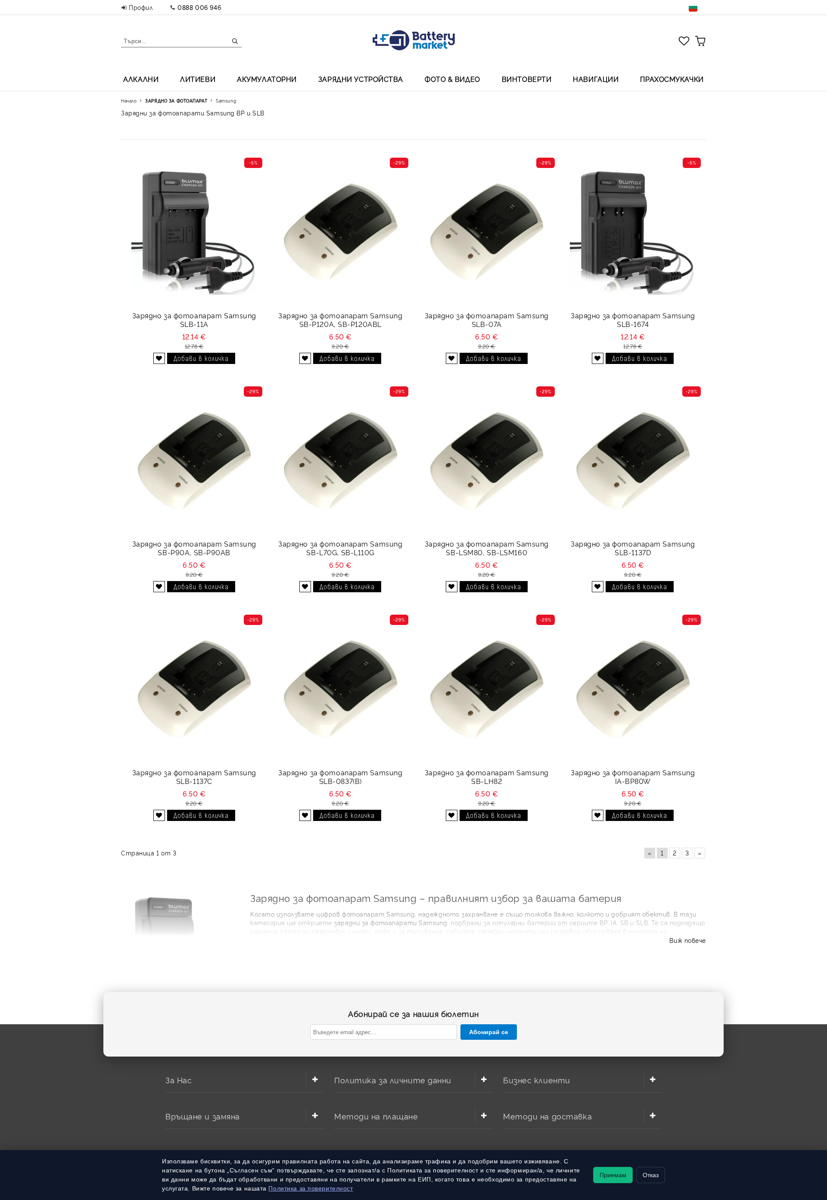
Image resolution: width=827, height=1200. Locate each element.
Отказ (651, 1175)
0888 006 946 (199, 7)
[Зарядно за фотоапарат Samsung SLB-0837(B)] (340, 689)
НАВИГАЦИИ (596, 79)
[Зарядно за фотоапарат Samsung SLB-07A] (486, 232)
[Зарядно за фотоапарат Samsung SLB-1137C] (194, 689)
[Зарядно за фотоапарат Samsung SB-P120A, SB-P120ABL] (340, 232)
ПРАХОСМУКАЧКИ (671, 79)
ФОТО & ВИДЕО (452, 79)
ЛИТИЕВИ (197, 79)
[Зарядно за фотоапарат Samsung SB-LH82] (486, 689)
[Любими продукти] (684, 40)
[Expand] (315, 1079)
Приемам (613, 1175)
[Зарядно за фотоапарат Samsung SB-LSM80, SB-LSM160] (486, 460)
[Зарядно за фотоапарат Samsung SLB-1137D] (632, 460)
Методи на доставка (547, 1115)
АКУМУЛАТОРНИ (267, 79)
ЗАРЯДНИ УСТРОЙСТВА (360, 79)
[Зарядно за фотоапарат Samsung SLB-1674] (632, 232)
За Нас (178, 1079)
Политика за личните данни (392, 1079)
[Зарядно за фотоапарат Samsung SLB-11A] (194, 232)
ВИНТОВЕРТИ (527, 79)
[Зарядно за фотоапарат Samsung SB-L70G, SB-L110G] (340, 460)
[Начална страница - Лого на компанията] (414, 41)
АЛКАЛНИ (141, 79)
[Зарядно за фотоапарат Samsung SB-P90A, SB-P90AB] (194, 460)
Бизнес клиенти (536, 1079)
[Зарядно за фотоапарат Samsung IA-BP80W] (632, 689)
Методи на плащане (376, 1115)
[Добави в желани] (159, 358)
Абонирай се (488, 1032)
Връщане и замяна (202, 1115)
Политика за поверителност (310, 1188)
